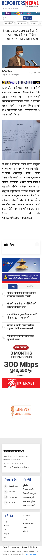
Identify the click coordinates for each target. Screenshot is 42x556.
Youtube (11, 502)
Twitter (12, 492)
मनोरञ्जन (26, 515)
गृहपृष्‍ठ (6, 522)
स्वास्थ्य (25, 519)
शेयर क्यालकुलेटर (29, 489)
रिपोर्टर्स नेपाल (7, 71)
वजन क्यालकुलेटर (29, 501)
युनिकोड (25, 485)
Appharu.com (31, 554)
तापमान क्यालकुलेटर (30, 505)
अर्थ (5, 530)
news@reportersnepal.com (18, 467)
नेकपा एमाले (34, 23)
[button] (38, 18)
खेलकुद (6, 534)
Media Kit (33, 547)
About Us (6, 547)
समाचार (6, 526)
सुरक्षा (25, 527)
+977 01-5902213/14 (15, 463)
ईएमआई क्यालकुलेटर (30, 493)
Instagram (13, 497)
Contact (24, 547)
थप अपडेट (21, 347)
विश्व (5, 538)
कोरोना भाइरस (22, 23)
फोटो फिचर (26, 531)
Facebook (13, 486)
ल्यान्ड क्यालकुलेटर (29, 497)
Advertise (15, 547)
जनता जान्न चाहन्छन (29, 523)
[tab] (12, 287)
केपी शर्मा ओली (9, 23)
